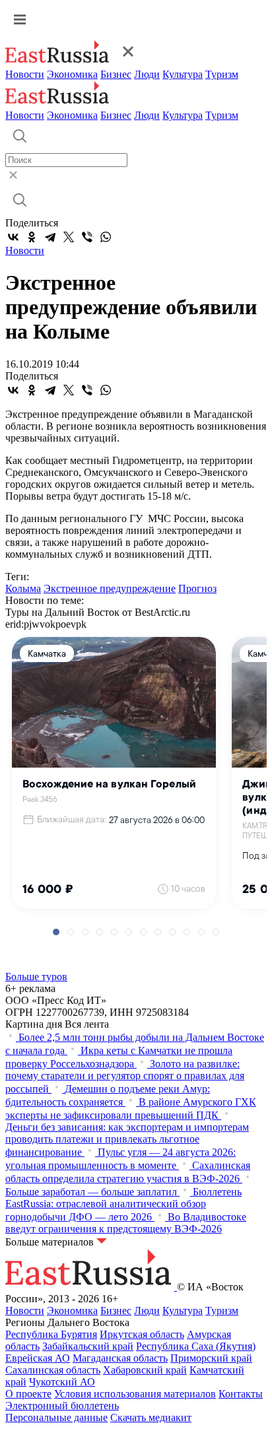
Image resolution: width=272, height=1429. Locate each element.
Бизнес (115, 74)
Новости (24, 74)
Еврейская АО (37, 1358)
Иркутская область (142, 1334)
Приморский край (211, 1358)
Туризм (221, 74)
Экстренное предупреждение (110, 588)
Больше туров (36, 976)
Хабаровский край (145, 1370)
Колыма (23, 588)
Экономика (72, 74)
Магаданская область (120, 1358)
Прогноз (197, 588)
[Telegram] (50, 237)
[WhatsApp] (106, 237)
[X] (69, 237)
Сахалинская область (52, 1370)
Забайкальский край (87, 1346)
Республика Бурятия (51, 1334)
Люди (147, 74)
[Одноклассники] (32, 237)
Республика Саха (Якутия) (195, 1346)
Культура (182, 74)
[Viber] (87, 237)
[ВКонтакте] (13, 237)
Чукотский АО (62, 1381)
